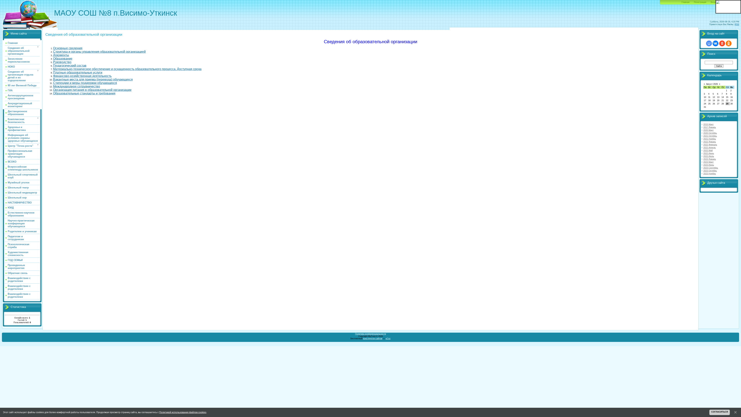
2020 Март (708, 130)
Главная (685, 2)
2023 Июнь (708, 165)
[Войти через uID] (709, 43)
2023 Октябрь (710, 171)
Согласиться (719, 412)
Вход (713, 2)
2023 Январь (709, 159)
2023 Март (708, 162)
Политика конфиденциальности (370, 334)
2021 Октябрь (710, 136)
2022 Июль (708, 156)
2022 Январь (709, 142)
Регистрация (700, 2)
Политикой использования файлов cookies (182, 412)
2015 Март (708, 124)
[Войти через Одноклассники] (729, 43)
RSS (737, 24)
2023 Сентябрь (710, 168)
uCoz (388, 338)
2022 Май (708, 150)
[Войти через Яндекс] (722, 43)
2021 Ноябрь (709, 139)
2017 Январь (709, 127)
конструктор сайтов (372, 338)
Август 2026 (712, 84)
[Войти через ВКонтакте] (715, 43)
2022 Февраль (710, 144)
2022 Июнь (708, 153)
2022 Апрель (709, 147)
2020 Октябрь (710, 133)
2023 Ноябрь (709, 173)
